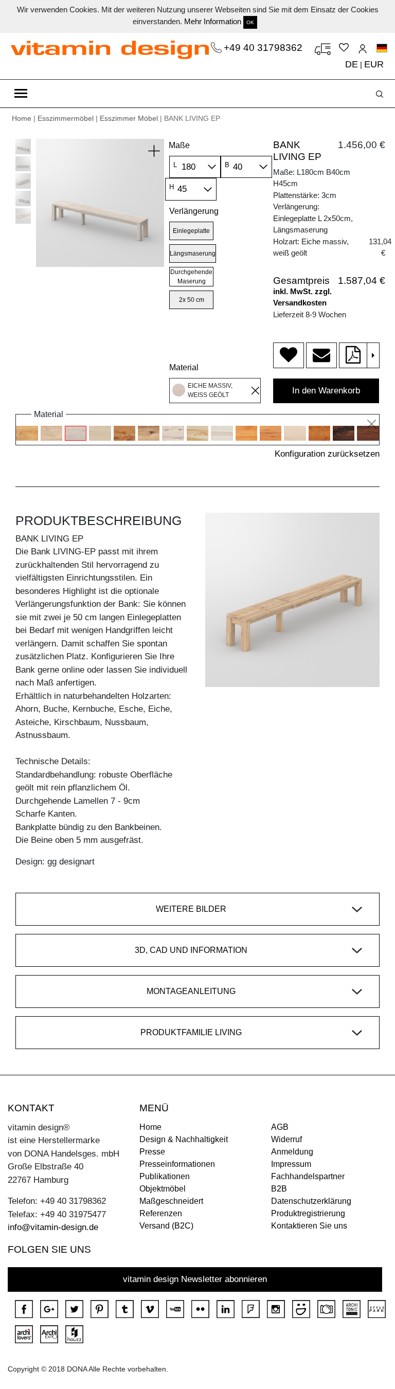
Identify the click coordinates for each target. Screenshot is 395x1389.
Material (184, 367)
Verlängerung (194, 211)
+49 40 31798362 (264, 47)
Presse (152, 1151)
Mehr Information (212, 21)
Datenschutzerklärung (311, 1201)
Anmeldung (292, 1151)
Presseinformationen (177, 1164)
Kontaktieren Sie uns (309, 1225)
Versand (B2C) (166, 1225)
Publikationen (164, 1176)
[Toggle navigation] (20, 93)
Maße (179, 145)
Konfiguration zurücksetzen (327, 454)
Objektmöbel (162, 1188)
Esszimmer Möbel (129, 118)
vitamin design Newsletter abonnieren (195, 1279)
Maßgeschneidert (171, 1201)
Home (21, 118)
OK (250, 22)
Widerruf (286, 1139)
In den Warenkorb (326, 390)
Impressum (291, 1164)
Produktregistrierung (308, 1213)
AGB (280, 1127)
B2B (279, 1188)
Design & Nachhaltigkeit (183, 1139)
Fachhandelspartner (308, 1176)
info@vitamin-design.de (53, 1227)
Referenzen (160, 1213)
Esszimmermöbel (66, 118)
